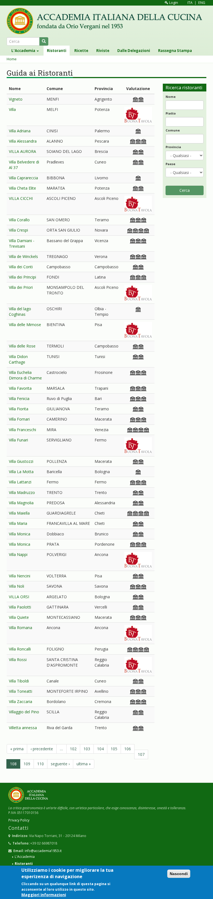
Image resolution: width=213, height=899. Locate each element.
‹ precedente (42, 748)
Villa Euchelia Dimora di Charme (25, 375)
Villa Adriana (20, 130)
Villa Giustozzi (21, 461)
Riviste (102, 50)
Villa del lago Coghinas (20, 311)
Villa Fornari (19, 419)
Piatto (171, 113)
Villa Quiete (19, 617)
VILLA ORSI (19, 596)
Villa (12, 109)
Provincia (173, 147)
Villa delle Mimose (25, 324)
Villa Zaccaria (20, 701)
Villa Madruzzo (22, 492)
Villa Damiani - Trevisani (21, 243)
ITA (189, 2)
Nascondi (179, 873)
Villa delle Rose (22, 346)
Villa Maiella (19, 513)
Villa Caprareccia (23, 177)
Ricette (81, 50)
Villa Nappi (18, 554)
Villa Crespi (18, 230)
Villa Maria (18, 523)
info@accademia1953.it (43, 850)
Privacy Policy (18, 820)
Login (173, 2)
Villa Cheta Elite (22, 188)
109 (27, 763)
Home (12, 59)
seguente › (60, 763)
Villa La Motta (21, 471)
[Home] (106, 21)
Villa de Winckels (23, 256)
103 (86, 748)
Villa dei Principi (22, 277)
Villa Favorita (20, 388)
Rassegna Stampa (175, 50)
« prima (17, 748)
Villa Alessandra (23, 141)
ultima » (84, 763)
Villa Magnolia (21, 502)
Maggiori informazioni (43, 894)
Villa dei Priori (21, 287)
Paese (170, 164)
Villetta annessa (23, 727)
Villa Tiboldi (19, 681)
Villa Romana (20, 627)
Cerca (184, 190)
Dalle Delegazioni (133, 50)
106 (127, 748)
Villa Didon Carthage (18, 359)
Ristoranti (56, 50)
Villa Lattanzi (20, 482)
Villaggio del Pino (24, 711)
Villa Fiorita (18, 408)
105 (114, 748)
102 (73, 748)
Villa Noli (16, 586)
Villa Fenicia (19, 398)
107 (141, 754)
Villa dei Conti (21, 266)
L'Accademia (23, 50)
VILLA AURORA (22, 151)
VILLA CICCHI (21, 198)
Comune (173, 130)
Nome (171, 97)
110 (40, 763)
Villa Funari (18, 440)
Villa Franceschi (22, 429)
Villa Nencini (19, 575)
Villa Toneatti (20, 691)
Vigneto (15, 99)
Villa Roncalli (20, 649)
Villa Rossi (18, 659)
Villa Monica (19, 534)
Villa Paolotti (20, 607)
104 (100, 748)
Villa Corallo (19, 219)
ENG (201, 2)
